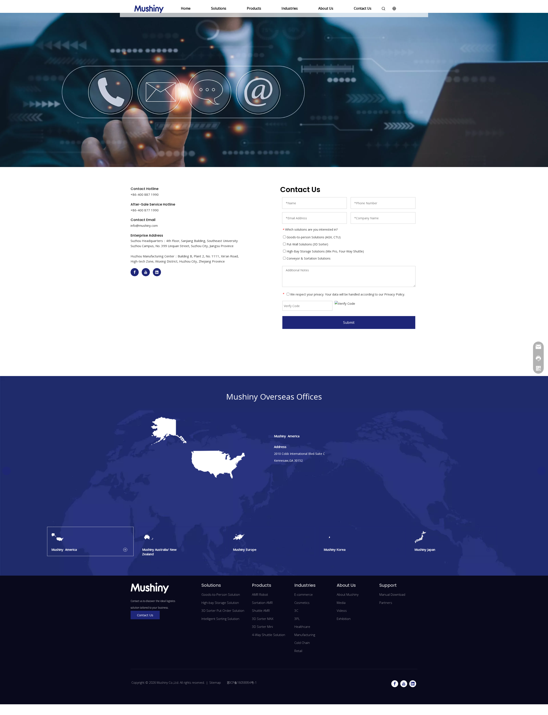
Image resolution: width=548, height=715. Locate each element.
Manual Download (392, 594)
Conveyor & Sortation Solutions (308, 258)
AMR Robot (260, 594)
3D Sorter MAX (262, 618)
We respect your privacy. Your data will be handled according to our (347, 294)
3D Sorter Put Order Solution (222, 610)
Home (186, 8)
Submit (348, 322)
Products (254, 8)
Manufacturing (304, 635)
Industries (289, 8)
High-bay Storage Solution (220, 602)
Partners (385, 602)
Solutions (218, 8)
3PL (297, 618)
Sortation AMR (262, 602)
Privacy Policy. (394, 294)
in (132, 225)
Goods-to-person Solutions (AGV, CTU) (313, 237)
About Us (325, 8)
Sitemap (215, 683)
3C (296, 610)
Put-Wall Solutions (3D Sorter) (307, 244)
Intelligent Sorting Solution (220, 618)
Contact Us (362, 8)
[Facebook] (135, 272)
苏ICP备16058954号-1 (241, 683)
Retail (298, 651)
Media (341, 602)
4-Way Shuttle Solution (268, 635)
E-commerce (303, 594)
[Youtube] (146, 272)
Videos (342, 610)
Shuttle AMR (261, 610)
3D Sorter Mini (262, 626)
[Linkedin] (157, 272)
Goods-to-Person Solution (220, 594)
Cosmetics (302, 602)
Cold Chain (302, 642)
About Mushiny (348, 594)
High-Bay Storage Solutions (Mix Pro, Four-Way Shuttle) (325, 251)
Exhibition (344, 618)
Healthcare (302, 626)
